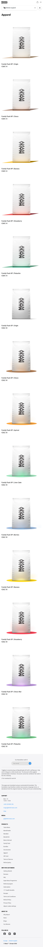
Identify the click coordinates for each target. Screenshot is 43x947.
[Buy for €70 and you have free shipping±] (37, 2)
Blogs (5, 921)
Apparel (6, 853)
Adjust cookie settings (10, 906)
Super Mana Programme (10, 880)
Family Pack (7, 843)
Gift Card (6, 856)
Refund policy (7, 862)
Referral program (8, 884)
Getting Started (8, 871)
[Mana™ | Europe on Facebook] (5, 934)
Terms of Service (8, 859)
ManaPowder (7, 830)
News (5, 918)
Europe (5, 941)
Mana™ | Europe (9, 943)
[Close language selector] (40, 8)
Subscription (7, 887)
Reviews (6, 874)
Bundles (6, 846)
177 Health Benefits (9, 890)
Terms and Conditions (10, 896)
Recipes (6, 893)
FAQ (5, 877)
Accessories (7, 849)
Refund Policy (7, 899)
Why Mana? (7, 914)
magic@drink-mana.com (10, 807)
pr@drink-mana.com (9, 818)
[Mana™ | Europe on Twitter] (9, 934)
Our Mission (7, 924)
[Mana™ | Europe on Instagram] (15, 934)
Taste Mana (7, 827)
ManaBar (6, 834)
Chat (5, 811)
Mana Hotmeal (8, 840)
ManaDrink (6, 837)
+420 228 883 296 (9, 804)
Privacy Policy (7, 903)
